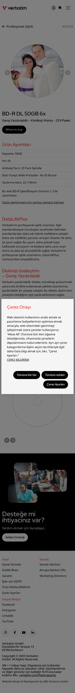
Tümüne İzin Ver (27, 375)
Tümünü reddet (55, 375)
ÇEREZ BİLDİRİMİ (18, 360)
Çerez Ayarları (56, 384)
